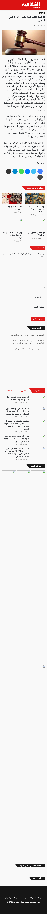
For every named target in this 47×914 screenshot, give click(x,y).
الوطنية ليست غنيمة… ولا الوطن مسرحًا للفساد (35, 209)
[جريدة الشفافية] (31, 5)
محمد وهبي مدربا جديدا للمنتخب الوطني (29, 343)
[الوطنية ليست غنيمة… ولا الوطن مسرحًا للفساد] (35, 198)
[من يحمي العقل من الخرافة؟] (35, 224)
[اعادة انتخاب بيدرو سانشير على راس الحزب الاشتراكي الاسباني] (38, 567)
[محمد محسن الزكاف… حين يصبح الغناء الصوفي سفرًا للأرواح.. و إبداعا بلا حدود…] (38, 412)
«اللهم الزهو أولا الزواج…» (15, 208)
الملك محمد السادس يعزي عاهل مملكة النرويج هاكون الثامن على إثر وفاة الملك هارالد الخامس (17, 452)
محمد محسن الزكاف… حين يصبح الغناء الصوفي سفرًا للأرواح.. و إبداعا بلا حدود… (17, 411)
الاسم (43, 288)
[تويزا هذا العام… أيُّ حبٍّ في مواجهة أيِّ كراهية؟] (12, 224)
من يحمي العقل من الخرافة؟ (36, 234)
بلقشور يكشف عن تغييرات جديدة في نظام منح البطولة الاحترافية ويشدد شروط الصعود (16, 425)
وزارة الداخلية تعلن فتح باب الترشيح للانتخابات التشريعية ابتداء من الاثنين (16, 438)
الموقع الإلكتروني (39, 307)
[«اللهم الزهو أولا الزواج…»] (12, 198)
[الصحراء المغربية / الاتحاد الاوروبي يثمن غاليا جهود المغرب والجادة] (9, 567)
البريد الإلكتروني (39, 297)
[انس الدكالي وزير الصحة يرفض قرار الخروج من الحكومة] (38, 762)
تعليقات (9, 390)
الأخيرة (38, 390)
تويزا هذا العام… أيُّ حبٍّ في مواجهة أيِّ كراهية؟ (12, 235)
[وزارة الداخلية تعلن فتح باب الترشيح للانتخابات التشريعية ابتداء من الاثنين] (38, 439)
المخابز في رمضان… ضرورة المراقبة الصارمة (27, 349)
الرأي (42, 13)
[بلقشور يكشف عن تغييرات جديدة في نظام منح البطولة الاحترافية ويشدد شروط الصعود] (38, 424)
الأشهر (24, 390)
